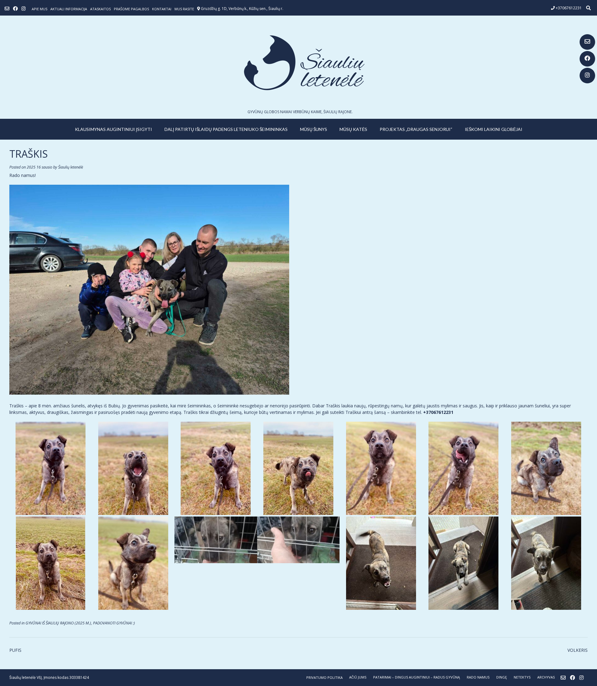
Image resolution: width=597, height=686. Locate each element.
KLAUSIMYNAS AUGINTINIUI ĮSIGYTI (113, 129)
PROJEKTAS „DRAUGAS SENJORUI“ (416, 129)
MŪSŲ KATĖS (353, 129)
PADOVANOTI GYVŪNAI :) (114, 623)
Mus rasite (184, 9)
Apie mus (39, 9)
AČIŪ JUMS (357, 677)
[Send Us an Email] (587, 42)
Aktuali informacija (68, 9)
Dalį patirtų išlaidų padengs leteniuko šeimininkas (226, 129)
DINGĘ (501, 677)
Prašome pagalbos (131, 9)
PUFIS (15, 650)
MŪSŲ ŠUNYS (313, 129)
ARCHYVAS (546, 677)
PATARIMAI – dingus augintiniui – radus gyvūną (416, 677)
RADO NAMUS (478, 677)
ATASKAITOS (100, 9)
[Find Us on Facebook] (587, 59)
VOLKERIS (577, 650)
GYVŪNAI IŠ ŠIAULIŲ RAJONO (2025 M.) (58, 623)
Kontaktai (161, 9)
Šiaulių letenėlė (70, 167)
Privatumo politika (324, 677)
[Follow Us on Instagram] (587, 75)
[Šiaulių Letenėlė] (298, 63)
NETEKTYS (522, 677)
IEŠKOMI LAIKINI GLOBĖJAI (493, 129)
